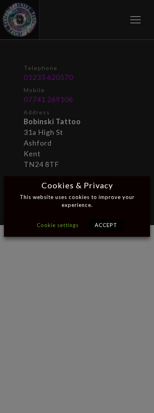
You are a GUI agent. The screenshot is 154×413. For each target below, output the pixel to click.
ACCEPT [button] (106, 225)
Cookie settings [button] (58, 225)
